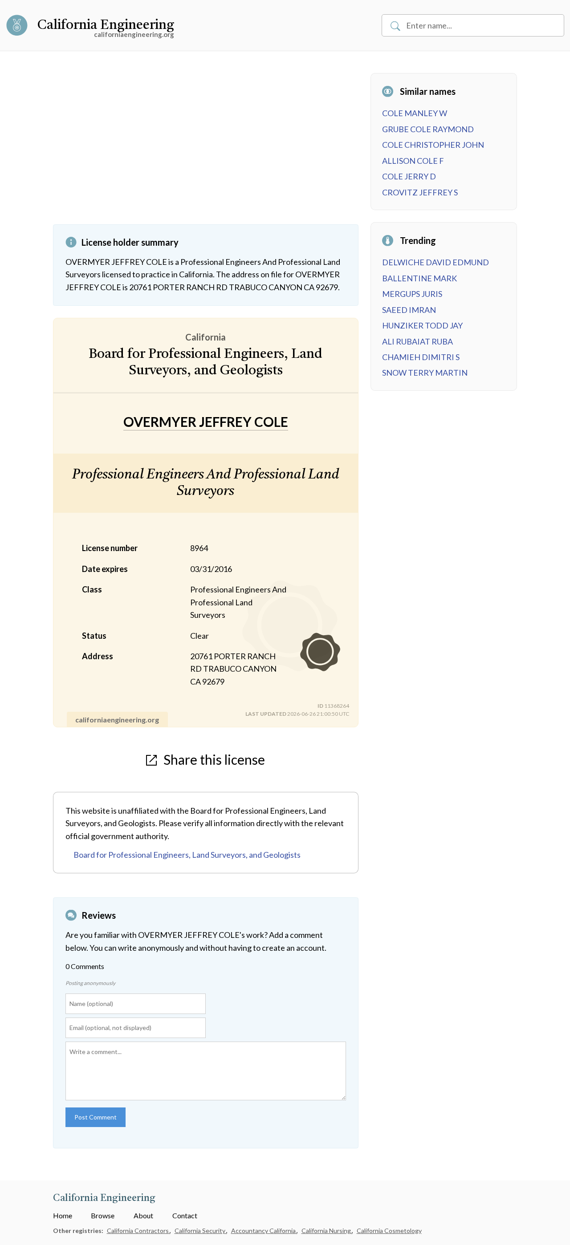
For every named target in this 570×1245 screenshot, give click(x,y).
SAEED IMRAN (409, 310)
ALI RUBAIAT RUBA (417, 341)
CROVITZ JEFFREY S (420, 192)
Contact (184, 1215)
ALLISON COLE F (413, 161)
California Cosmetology (389, 1230)
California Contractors (138, 1230)
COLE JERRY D (409, 176)
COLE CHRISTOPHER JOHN (433, 145)
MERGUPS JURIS (412, 294)
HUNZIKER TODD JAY (422, 325)
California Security (201, 1230)
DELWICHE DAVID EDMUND (435, 262)
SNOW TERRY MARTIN (425, 372)
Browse (102, 1215)
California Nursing (326, 1230)
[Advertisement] (205, 148)
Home (62, 1215)
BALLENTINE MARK (419, 278)
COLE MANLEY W (414, 113)
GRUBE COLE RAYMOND (428, 129)
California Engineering (105, 25)
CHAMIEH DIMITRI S (421, 357)
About (143, 1215)
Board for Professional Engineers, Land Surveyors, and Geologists (187, 855)
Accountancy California (264, 1230)
